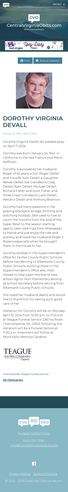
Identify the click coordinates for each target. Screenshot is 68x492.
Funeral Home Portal (34, 433)
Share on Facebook (49, 60)
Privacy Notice (19, 474)
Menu (59, 4)
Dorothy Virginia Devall (33, 121)
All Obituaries (13, 380)
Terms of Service (45, 474)
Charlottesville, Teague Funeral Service (26, 374)
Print (27, 60)
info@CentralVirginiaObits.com (34, 445)
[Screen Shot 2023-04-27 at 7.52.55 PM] (34, 45)
